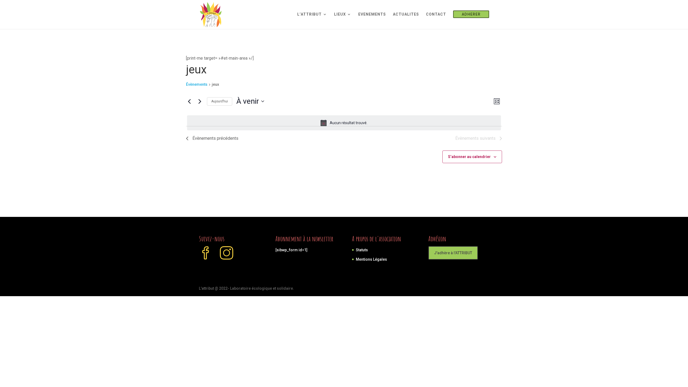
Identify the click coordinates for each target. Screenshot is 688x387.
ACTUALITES (406, 14)
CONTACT (436, 14)
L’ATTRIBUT (309, 14)
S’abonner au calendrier (469, 157)
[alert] (344, 122)
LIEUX (340, 14)
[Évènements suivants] (199, 101)
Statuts (362, 250)
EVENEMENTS (372, 14)
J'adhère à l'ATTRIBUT (453, 253)
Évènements (196, 84)
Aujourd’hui (219, 101)
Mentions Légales (371, 259)
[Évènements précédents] (189, 101)
